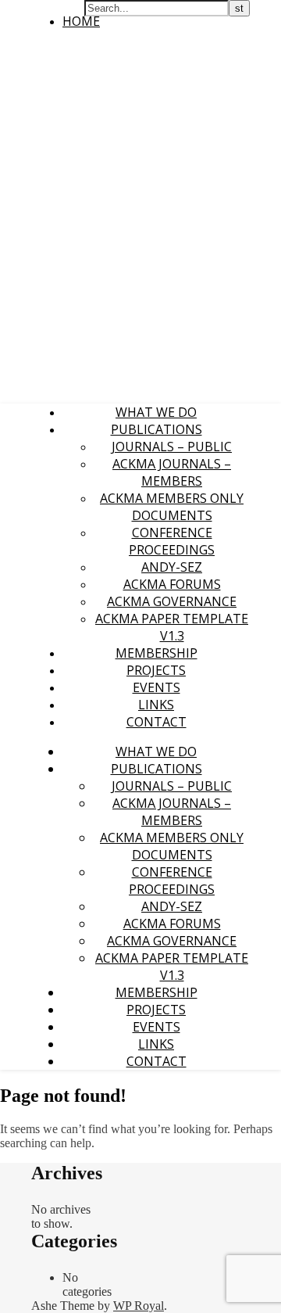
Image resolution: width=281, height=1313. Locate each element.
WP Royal (138, 1305)
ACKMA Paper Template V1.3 (171, 627)
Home (81, 21)
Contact (156, 721)
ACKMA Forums (172, 584)
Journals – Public (172, 446)
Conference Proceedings (172, 541)
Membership (156, 653)
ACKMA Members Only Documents (172, 507)
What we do (156, 412)
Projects (156, 670)
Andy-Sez (171, 567)
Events (156, 687)
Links (156, 704)
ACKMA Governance (172, 601)
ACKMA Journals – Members (171, 472)
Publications (156, 429)
